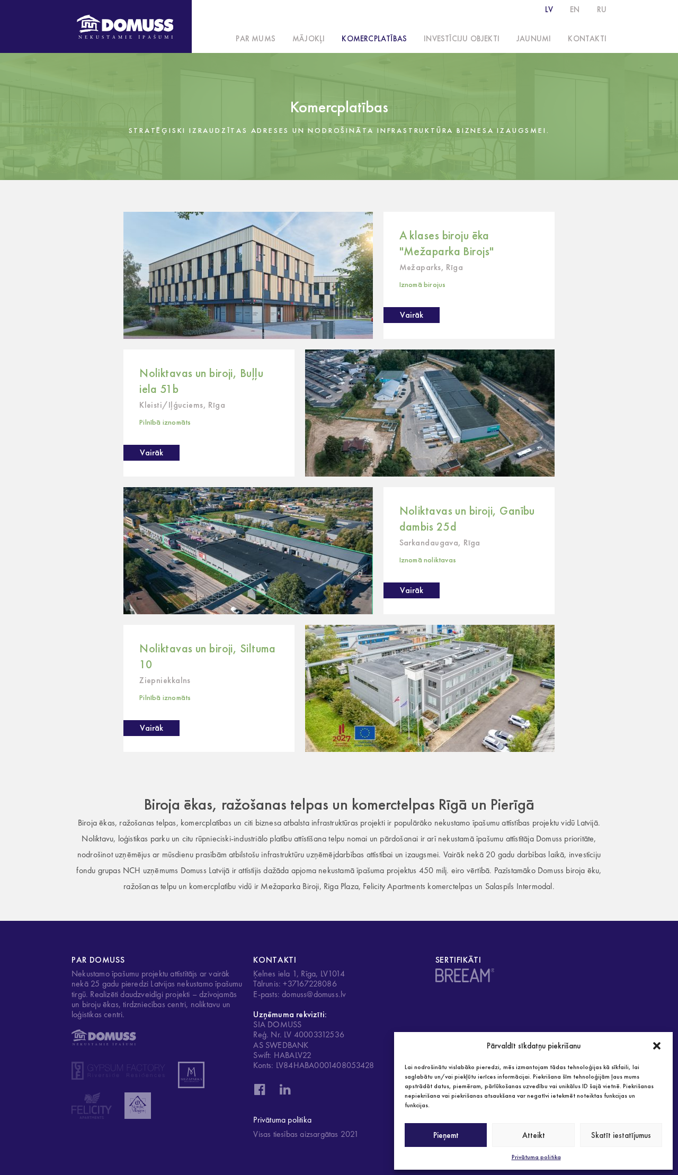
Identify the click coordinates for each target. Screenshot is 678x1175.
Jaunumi (533, 38)
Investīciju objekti (461, 38)
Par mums (255, 38)
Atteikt (533, 1135)
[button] (657, 1046)
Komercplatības (374, 38)
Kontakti (587, 38)
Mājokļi (308, 38)
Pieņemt (446, 1135)
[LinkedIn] (285, 1092)
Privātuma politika (536, 1157)
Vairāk (411, 315)
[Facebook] (259, 1092)
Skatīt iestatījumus (621, 1135)
